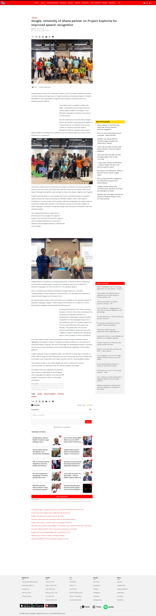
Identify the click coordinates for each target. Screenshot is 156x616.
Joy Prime (72, 589)
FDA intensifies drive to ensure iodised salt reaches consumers (110, 318)
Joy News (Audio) (75, 600)
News (43, 3)
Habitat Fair (121, 585)
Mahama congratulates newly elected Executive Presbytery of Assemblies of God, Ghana (108, 388)
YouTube (96, 582)
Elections (112, 3)
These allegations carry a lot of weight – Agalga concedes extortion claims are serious (109, 358)
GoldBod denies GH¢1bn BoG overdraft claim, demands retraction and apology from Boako (110, 189)
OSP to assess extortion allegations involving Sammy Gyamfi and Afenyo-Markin (109, 181)
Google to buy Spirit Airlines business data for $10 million (47, 516)
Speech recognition (49, 394)
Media (104, 3)
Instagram (96, 593)
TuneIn (87, 607)
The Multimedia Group (30, 582)
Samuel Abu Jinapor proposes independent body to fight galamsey (108, 331)
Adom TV (72, 585)
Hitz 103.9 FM (50, 589)
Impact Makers (122, 589)
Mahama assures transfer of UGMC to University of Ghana (47, 535)
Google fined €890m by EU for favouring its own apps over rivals (49, 538)
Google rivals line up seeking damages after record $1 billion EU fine (50, 532)
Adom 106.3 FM (51, 585)
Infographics (97, 600)
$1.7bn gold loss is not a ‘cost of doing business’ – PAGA (109, 372)
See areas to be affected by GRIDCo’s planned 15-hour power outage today (110, 173)
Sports (70, 3)
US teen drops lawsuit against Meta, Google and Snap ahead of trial (50, 513)
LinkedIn (96, 596)
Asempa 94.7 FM (51, 593)
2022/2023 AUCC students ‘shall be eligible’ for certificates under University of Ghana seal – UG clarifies (61, 525)
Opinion (77, 3)
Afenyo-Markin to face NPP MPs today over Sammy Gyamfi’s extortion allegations (108, 127)
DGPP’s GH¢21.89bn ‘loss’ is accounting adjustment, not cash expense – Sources (109, 288)
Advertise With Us (28, 585)
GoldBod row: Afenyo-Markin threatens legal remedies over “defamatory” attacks (107, 141)
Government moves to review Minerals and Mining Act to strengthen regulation (110, 338)
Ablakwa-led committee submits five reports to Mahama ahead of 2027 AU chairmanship (110, 197)
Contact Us (25, 589)
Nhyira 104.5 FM (51, 600)
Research (85, 3)
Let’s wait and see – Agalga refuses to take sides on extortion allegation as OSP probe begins (109, 311)
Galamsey (120, 593)
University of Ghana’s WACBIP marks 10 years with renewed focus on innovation (54, 529)
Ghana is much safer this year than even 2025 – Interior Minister (109, 351)
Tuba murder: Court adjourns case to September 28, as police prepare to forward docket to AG (108, 296)
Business (63, 3)
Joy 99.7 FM (50, 582)
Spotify (111, 607)
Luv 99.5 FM (50, 596)
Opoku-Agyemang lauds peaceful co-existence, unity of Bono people (108, 366)
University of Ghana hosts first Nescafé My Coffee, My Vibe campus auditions (53, 519)
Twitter (95, 589)
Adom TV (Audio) (75, 596)
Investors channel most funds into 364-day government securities (109, 344)
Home (37, 3)
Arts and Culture (52, 3)
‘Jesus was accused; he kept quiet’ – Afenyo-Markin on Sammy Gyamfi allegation (110, 149)
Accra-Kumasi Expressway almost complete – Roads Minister (109, 134)
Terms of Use (26, 593)
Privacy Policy (26, 596)
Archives (120, 596)
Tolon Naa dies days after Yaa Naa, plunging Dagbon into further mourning (109, 157)
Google (40, 394)
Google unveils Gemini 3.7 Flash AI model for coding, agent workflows (51, 522)
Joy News (72, 582)
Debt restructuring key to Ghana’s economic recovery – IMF (107, 303)
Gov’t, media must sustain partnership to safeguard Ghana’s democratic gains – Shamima (109, 379)
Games (119, 582)
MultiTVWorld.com (75, 593)
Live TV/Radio (95, 3)
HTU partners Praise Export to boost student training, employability (108, 325)
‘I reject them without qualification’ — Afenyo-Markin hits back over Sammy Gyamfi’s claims (109, 165)
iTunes (98, 607)
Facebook (96, 585)
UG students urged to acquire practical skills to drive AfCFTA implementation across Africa (57, 509)
